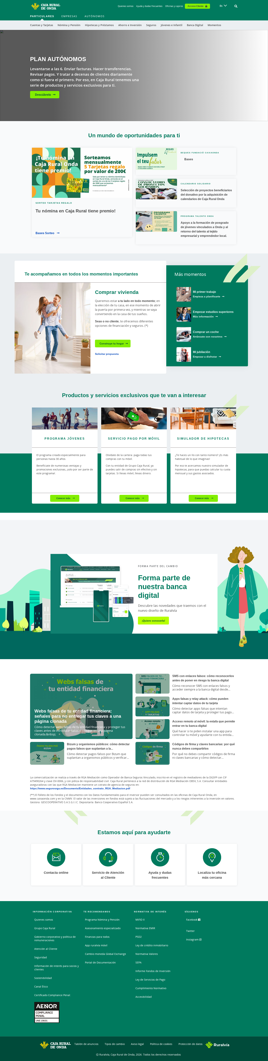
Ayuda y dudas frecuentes (149, 6)
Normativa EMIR (145, 928)
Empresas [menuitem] (69, 16)
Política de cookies (161, 1044)
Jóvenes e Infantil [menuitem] (171, 25)
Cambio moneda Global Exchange (105, 954)
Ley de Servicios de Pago (150, 979)
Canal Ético (41, 986)
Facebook (192, 919)
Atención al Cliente (45, 949)
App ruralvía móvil (96, 945)
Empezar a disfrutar (205, 356)
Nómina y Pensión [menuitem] (69, 25)
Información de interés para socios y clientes (56, 967)
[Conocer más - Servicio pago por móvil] (134, 418)
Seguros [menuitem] (151, 25)
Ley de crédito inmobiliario (151, 945)
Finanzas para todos (97, 936)
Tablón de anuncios (86, 1044)
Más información (203, 316)
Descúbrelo (43, 95)
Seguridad (40, 957)
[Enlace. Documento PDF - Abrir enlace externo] (47, 1012)
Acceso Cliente (195, 6)
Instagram (192, 939)
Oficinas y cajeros (174, 6)
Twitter (190, 931)
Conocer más (63, 498)
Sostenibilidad (43, 978)
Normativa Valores (146, 954)
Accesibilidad (143, 996)
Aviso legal (137, 1044)
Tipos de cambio (115, 1044)
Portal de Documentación (100, 962)
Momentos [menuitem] (214, 25)
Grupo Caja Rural (44, 928)
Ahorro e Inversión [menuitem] (130, 25)
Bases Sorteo (45, 233)
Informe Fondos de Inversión (152, 971)
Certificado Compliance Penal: (52, 995)
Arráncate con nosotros (207, 336)
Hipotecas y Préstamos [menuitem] (99, 25)
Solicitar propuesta (107, 354)
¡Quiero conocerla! (153, 620)
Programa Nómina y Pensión (102, 919)
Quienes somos (125, 6)
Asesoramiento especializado (103, 928)
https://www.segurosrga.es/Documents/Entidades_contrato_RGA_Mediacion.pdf (80, 788)
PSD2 (138, 936)
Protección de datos (190, 1044)
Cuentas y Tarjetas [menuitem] (41, 25)
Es (221, 5)
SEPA (138, 962)
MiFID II (140, 919)
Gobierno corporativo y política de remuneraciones (55, 938)
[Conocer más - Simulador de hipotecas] (203, 418)
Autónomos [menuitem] (95, 16)
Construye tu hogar (112, 343)
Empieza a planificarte (206, 296)
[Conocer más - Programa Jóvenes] (65, 418)
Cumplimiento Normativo (150, 988)
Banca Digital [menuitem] (195, 25)
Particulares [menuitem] (42, 16)
